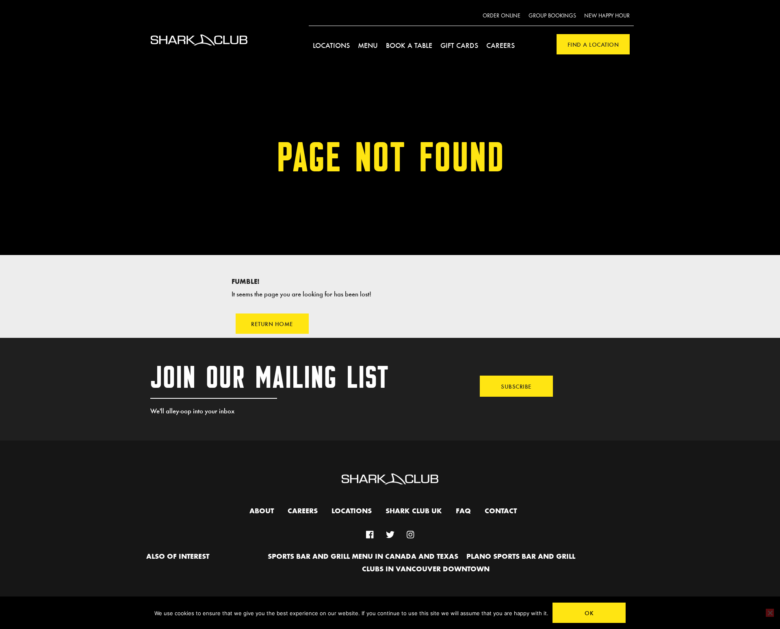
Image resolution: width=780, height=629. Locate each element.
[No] (770, 613)
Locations (331, 45)
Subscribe (516, 386)
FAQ (463, 511)
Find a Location (593, 44)
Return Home (272, 324)
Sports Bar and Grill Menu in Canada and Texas (363, 556)
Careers (500, 45)
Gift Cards (459, 45)
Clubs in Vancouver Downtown (426, 569)
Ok (589, 613)
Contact (501, 511)
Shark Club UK (414, 511)
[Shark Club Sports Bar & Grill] (199, 50)
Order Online (501, 16)
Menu (368, 45)
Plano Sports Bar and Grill (520, 556)
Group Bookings (552, 16)
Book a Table (409, 45)
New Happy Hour (607, 16)
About (261, 511)
